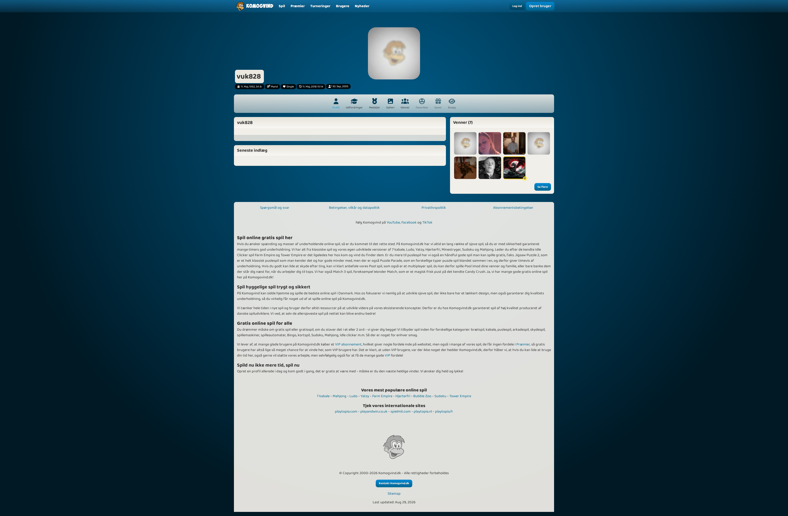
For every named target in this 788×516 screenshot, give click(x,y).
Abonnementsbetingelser (513, 208)
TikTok (427, 222)
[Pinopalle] (514, 143)
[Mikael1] (490, 168)
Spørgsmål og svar (274, 208)
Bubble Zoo (422, 396)
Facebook (409, 222)
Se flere (542, 187)
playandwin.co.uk (373, 411)
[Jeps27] (514, 168)
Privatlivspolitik (433, 208)
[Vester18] (465, 168)
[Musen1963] (539, 143)
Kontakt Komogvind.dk (394, 483)
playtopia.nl (423, 411)
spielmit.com (401, 411)
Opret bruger (540, 6)
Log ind (517, 6)
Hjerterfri (402, 396)
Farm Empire (382, 396)
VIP (387, 355)
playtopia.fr (444, 411)
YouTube (393, 222)
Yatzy (365, 396)
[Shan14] (465, 143)
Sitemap (394, 494)
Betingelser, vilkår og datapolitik (354, 208)
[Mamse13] (490, 143)
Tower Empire (460, 396)
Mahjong (339, 396)
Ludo (353, 396)
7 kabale (323, 396)
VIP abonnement (348, 344)
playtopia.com (346, 411)
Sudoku (440, 396)
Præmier (523, 344)
